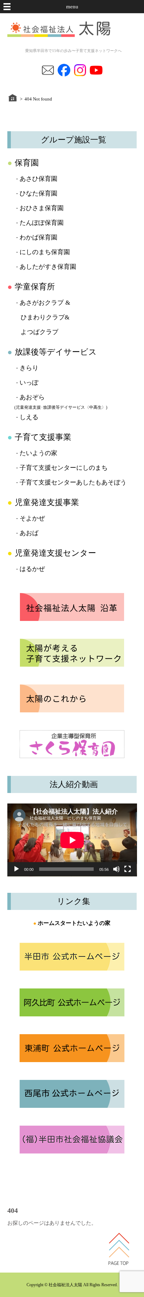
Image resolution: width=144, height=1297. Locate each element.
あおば (29, 532)
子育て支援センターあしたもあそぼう (73, 482)
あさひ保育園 (38, 178)
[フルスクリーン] (127, 869)
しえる (29, 417)
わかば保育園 (38, 237)
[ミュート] (116, 869)
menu (72, 6)
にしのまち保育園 (45, 252)
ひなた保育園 (38, 193)
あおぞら (32, 397)
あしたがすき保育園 (48, 266)
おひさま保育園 (42, 208)
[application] (72, 839)
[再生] (16, 869)
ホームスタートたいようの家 (74, 923)
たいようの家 (38, 453)
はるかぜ (32, 568)
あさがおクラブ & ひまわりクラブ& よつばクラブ (42, 317)
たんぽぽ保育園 (42, 222)
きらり (29, 367)
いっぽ (29, 382)
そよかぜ (32, 518)
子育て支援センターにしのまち (64, 467)
